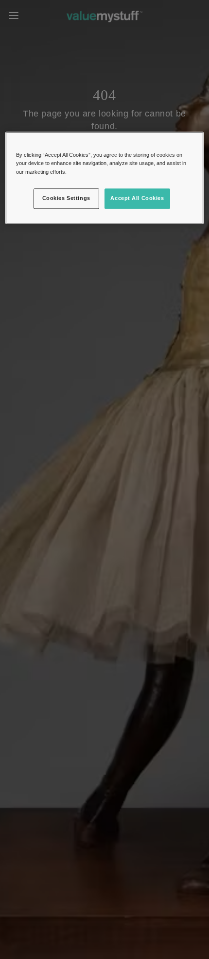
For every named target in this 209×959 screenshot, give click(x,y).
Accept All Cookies (137, 198)
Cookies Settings (66, 198)
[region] (104, 178)
